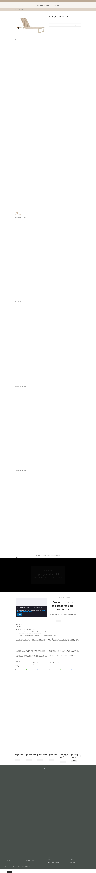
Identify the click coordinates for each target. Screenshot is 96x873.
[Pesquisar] (81, 5)
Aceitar (9, 871)
